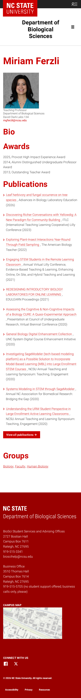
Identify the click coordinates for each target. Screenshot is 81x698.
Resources (44, 689)
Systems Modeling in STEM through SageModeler (40, 389)
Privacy (28, 689)
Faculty (20, 466)
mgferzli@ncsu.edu (15, 120)
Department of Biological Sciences (40, 29)
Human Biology (37, 466)
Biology (8, 466)
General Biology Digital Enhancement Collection (39, 334)
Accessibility (11, 689)
